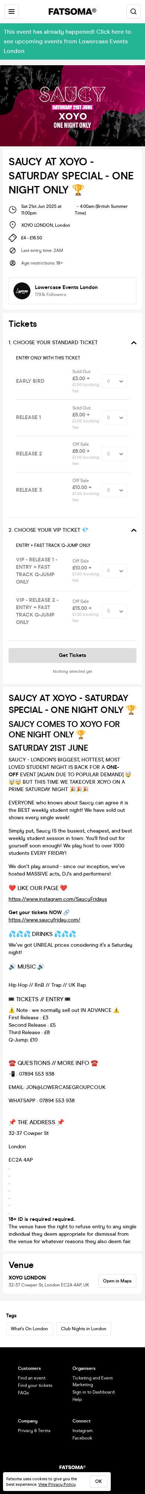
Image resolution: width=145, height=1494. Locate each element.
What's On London (29, 1328)
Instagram (82, 1430)
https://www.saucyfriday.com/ (44, 920)
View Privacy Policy (56, 1484)
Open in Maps (117, 1281)
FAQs (23, 1392)
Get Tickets (72, 655)
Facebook (82, 1438)
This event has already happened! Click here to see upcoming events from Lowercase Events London (67, 41)
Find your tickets (35, 1385)
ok (98, 1481)
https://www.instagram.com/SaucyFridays (58, 899)
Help (77, 1399)
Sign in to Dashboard (93, 1392)
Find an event (31, 1378)
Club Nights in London (83, 1328)
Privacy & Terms (34, 1430)
